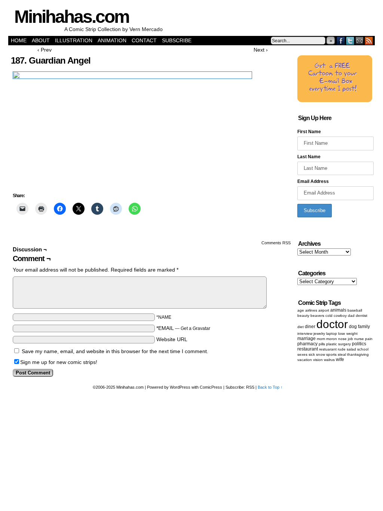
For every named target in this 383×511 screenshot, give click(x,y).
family (364, 326)
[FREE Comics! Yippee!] (334, 100)
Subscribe (177, 40)
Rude (342, 349)
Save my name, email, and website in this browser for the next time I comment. (115, 351)
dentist (361, 315)
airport (323, 310)
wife (340, 359)
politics (359, 343)
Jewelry (319, 333)
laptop (331, 333)
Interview (304, 333)
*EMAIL (183, 328)
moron (331, 339)
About (41, 40)
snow (320, 354)
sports (331, 354)
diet (300, 327)
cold (329, 315)
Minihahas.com (71, 17)
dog (353, 326)
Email (359, 40)
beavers (317, 315)
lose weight (348, 333)
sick (312, 354)
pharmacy (307, 343)
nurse (359, 339)
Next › (261, 50)
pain (369, 339)
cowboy (340, 315)
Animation (112, 40)
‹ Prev (44, 50)
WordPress (180, 387)
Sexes (302, 354)
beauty (303, 315)
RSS (369, 40)
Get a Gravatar (195, 328)
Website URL (171, 339)
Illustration (73, 40)
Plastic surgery (338, 344)
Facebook (341, 40)
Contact (144, 40)
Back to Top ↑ (270, 387)
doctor (332, 324)
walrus (329, 360)
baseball (354, 310)
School (362, 349)
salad (351, 349)
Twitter (350, 40)
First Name (309, 131)
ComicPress (211, 387)
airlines (311, 310)
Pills (322, 344)
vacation (304, 360)
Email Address (313, 181)
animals (338, 310)
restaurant (307, 349)
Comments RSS (276, 243)
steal (342, 354)
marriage (306, 338)
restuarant (328, 349)
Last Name (309, 156)
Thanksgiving (358, 354)
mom (321, 339)
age (300, 310)
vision (318, 360)
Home (19, 40)
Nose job (345, 339)
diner (310, 326)
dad (351, 315)
